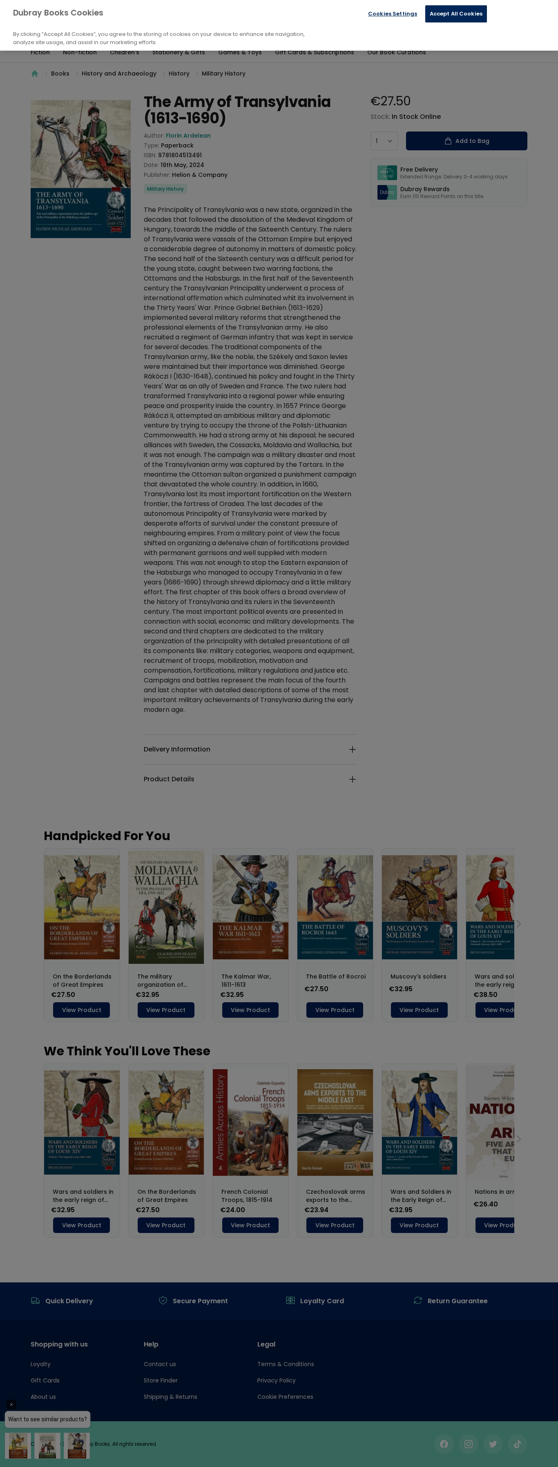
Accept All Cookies (456, 14)
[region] (279, 25)
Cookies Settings (392, 14)
